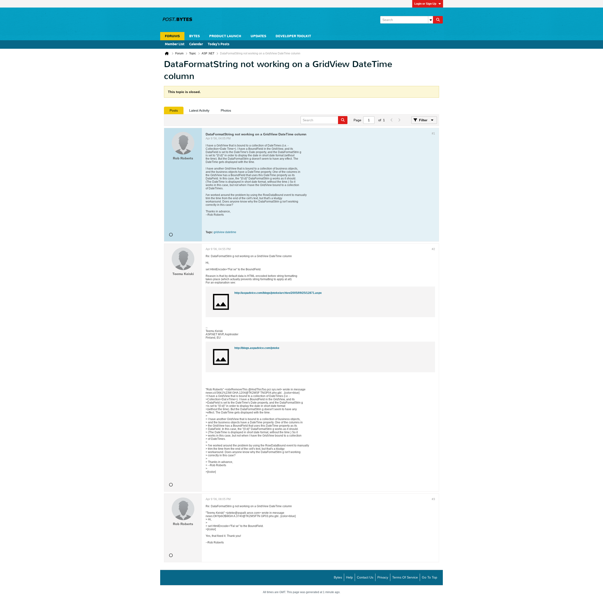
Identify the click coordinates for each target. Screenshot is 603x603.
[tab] (173, 110)
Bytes (338, 577)
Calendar (196, 44)
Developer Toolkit (293, 36)
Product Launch (225, 36)
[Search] (438, 20)
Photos (226, 110)
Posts (174, 110)
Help (349, 577)
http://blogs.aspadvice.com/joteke (256, 348)
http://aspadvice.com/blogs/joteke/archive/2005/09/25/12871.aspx (278, 293)
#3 (433, 499)
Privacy (382, 577)
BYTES (194, 36)
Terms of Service (405, 577)
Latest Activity (199, 110)
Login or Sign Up (425, 3)
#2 (433, 249)
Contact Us (365, 577)
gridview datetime (225, 232)
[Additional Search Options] (430, 20)
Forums (172, 36)
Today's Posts (218, 44)
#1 (433, 133)
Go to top (429, 577)
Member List (174, 44)
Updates (258, 36)
